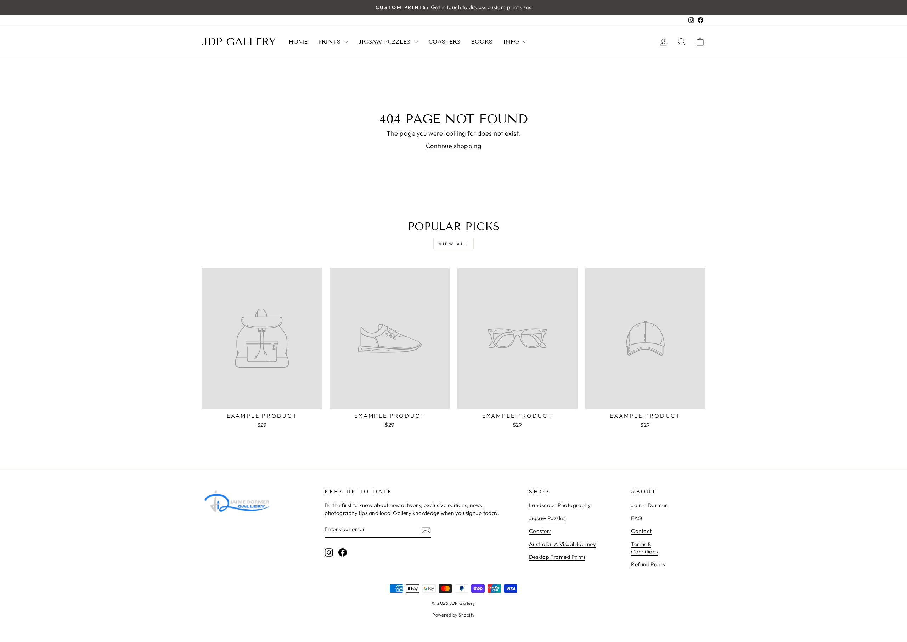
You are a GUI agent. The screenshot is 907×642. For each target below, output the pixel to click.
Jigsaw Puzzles (385, 41)
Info (512, 41)
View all (453, 243)
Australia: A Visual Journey (562, 544)
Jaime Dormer (649, 505)
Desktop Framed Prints (557, 556)
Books (481, 41)
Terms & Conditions (644, 548)
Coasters (444, 41)
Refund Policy (648, 564)
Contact (641, 531)
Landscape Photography (560, 505)
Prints (330, 41)
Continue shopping (453, 146)
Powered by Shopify (453, 615)
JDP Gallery (239, 41)
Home (298, 41)
